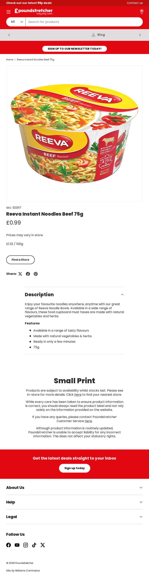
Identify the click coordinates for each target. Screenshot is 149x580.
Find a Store (20, 260)
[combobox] (74, 21)
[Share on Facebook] (28, 274)
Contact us (135, 3)
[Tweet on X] (20, 274)
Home (9, 59)
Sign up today (74, 468)
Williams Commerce (27, 570)
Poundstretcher (24, 563)
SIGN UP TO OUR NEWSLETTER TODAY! (74, 49)
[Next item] (140, 35)
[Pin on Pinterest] (36, 274)
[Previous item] (9, 35)
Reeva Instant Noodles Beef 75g (35, 59)
